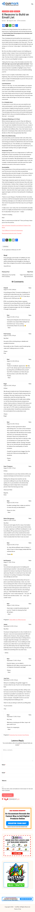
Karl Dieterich (7, 560)
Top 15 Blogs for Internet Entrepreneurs (12, 230)
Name (4, 764)
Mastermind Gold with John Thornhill (11, 233)
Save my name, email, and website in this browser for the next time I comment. (17, 789)
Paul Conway (7, 333)
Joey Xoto (6, 678)
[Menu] (32, 3)
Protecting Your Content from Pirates (19, 735)
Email (4, 772)
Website (4, 780)
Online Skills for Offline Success (17, 619)
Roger (5, 384)
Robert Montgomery (9, 518)
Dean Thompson (8, 466)
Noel (5, 255)
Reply (30, 287)
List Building (5, 11)
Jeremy (5, 624)
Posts (11, 11)
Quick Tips (17, 11)
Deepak (6, 288)
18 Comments (22, 20)
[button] (7, 266)
